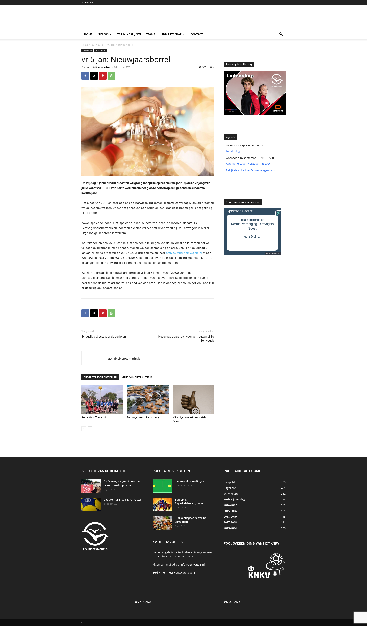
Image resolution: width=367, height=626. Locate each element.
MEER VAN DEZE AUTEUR (137, 377)
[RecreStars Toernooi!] (102, 399)
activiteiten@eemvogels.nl (184, 253)
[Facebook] (85, 76)
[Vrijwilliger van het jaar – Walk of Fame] (193, 399)
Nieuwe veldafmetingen (189, 481)
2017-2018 (97, 44)
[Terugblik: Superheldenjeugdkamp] (162, 504)
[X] (94, 76)
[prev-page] (83, 428)
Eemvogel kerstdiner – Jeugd (143, 417)
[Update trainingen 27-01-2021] (91, 504)
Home (88, 34)
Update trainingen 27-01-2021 (122, 499)
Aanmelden (87, 2)
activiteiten (101, 50)
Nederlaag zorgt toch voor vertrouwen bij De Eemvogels (186, 338)
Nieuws (103, 34)
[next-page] (90, 428)
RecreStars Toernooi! (93, 417)
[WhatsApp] (111, 76)
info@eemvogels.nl (192, 564)
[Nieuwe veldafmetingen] (162, 486)
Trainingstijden (129, 34)
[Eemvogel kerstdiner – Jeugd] (148, 399)
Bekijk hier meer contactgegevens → (176, 572)
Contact (196, 34)
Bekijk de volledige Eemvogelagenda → (251, 170)
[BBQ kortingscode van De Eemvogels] (162, 523)
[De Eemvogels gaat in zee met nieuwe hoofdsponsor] (91, 486)
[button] (281, 34)
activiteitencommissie (99, 67)
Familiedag (233, 151)
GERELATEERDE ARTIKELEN (100, 377)
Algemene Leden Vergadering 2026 (248, 163)
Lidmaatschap (171, 34)
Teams (150, 34)
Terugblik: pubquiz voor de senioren (103, 336)
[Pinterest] (103, 76)
